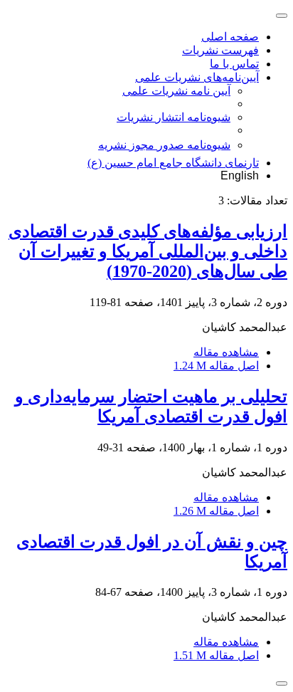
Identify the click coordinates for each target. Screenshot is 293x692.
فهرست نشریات (220, 50)
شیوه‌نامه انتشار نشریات (173, 117)
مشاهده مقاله (226, 352)
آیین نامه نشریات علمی (176, 91)
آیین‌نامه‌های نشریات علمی (197, 77)
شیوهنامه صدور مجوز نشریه (164, 145)
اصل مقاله (216, 366)
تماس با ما (234, 64)
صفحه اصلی (230, 37)
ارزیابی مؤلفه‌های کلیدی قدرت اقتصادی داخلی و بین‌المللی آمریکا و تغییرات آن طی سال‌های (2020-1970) (148, 251)
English (239, 175)
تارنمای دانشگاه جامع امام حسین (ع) (173, 163)
